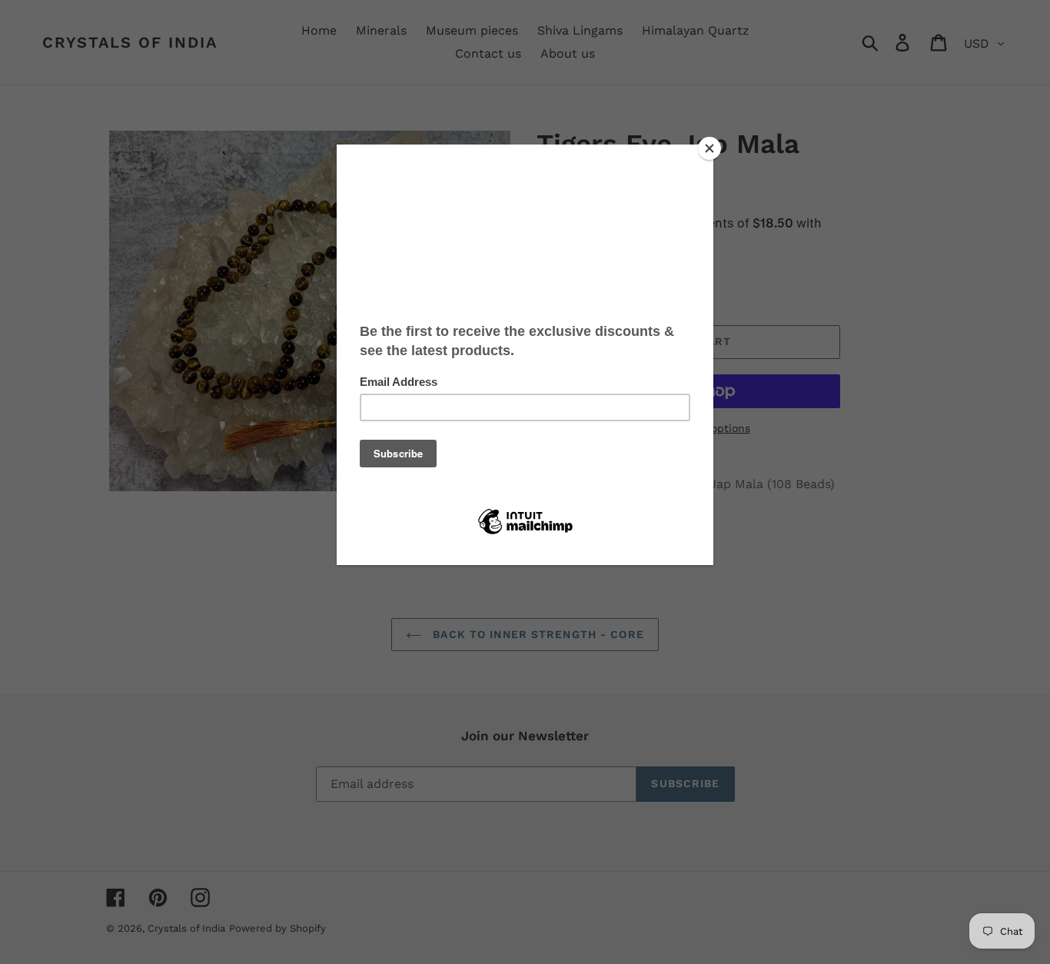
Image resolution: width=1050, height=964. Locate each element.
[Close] (709, 148)
